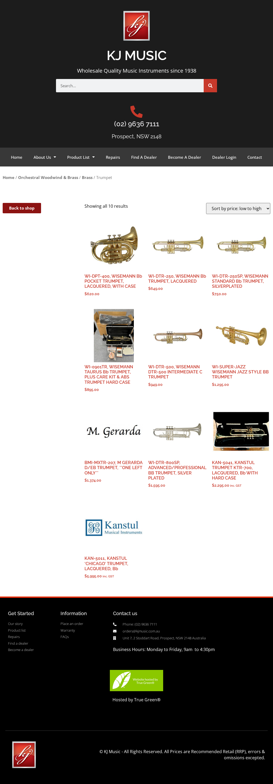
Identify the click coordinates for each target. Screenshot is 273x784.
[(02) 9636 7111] (136, 112)
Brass (87, 177)
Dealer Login (224, 157)
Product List (78, 157)
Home (16, 157)
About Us (42, 157)
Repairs (113, 157)
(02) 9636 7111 (136, 124)
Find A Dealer (144, 157)
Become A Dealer (184, 157)
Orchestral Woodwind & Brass (48, 177)
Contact (254, 157)
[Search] (210, 85)
